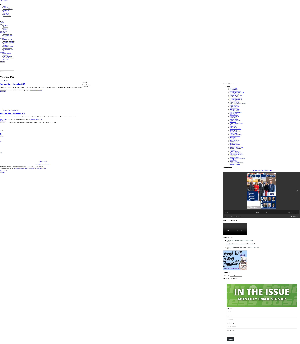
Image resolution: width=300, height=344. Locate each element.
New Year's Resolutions (235, 129)
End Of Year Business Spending (238, 103)
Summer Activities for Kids (236, 147)
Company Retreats (234, 101)
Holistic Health (233, 117)
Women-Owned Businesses (236, 162)
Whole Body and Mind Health (237, 158)
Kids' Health (233, 122)
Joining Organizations (235, 120)
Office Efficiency (234, 130)
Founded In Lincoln (235, 109)
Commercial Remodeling (236, 99)
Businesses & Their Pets (236, 95)
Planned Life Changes (235, 131)
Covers (2, 22)
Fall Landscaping (234, 108)
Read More (3, 91)
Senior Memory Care (235, 140)
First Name (229, 308)
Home (1, 80)
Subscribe (230, 339)
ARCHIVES (226, 275)
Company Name (231, 330)
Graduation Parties (234, 110)
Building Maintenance (235, 91)
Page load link (3, 170)
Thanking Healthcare (235, 151)
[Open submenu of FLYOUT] (2, 21)
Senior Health (233, 137)
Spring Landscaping (235, 144)
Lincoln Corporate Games (236, 123)
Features (2, 38)
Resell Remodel (234, 133)
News (1, 24)
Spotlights (2, 32)
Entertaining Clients (234, 106)
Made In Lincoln (234, 124)
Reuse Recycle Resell (235, 136)
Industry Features (234, 119)
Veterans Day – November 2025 (12, 84)
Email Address (230, 323)
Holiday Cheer (233, 113)
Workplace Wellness (235, 164)
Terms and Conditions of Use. (21, 168)
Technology (233, 150)
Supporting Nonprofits (235, 148)
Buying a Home (234, 96)
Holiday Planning (234, 115)
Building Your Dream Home (237, 92)
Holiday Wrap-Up (234, 116)
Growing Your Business (235, 112)
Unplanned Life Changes (236, 153)
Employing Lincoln (234, 102)
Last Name (229, 316)
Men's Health (233, 126)
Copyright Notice (41, 168)
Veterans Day (38, 90)
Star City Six (3, 31)
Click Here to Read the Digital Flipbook (262, 170)
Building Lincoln (234, 89)
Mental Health (233, 127)
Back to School (233, 88)
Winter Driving (233, 160)
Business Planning (234, 93)
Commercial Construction (236, 98)
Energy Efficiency (234, 105)
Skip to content (3, 0)
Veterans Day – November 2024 (11, 110)
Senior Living (233, 138)
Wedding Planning (234, 157)
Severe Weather (233, 141)
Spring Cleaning (234, 143)
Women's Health (234, 161)
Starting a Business (234, 146)
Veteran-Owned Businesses (236, 154)
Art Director (3, 90)
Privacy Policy (32, 168)
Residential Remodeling (235, 134)
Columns (2, 52)
